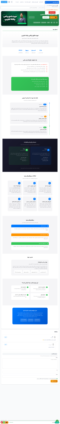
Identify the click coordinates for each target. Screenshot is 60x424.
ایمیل (57, 374)
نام (57, 370)
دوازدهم (48, 22)
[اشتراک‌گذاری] (51, 22)
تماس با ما (17, 2)
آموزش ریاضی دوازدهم (35, 2)
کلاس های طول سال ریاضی (37, 22)
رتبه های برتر (21, 2)
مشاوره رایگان (52, 12)
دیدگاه (57, 357)
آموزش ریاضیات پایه (27, 2)
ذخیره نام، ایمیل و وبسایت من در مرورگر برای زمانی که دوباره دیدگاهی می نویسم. (46, 378)
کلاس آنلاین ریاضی (44, 22)
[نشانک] (54, 22)
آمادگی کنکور (41, 2)
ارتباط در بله (57, 422)
